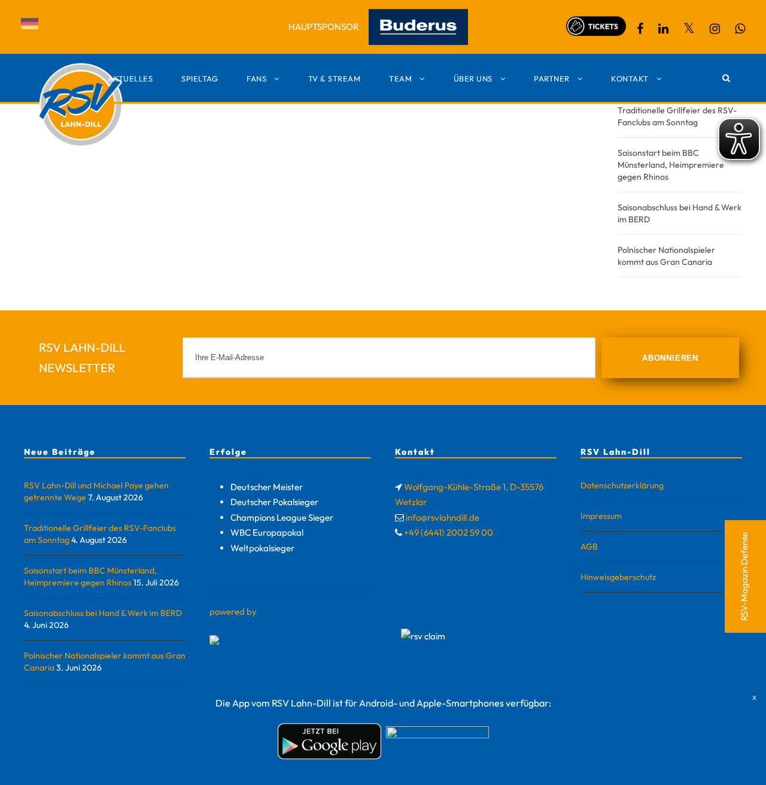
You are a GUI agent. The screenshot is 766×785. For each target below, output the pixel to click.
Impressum (601, 516)
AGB (589, 546)
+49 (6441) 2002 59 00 (448, 532)
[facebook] (640, 28)
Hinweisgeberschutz (618, 577)
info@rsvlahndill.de (442, 517)
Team (400, 78)
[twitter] (689, 28)
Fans (256, 78)
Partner (552, 78)
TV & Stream (334, 78)
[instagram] (715, 28)
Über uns (473, 78)
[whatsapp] (740, 28)
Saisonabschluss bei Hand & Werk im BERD (103, 613)
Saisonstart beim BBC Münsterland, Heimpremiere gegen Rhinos (671, 164)
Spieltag (199, 78)
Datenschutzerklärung (622, 485)
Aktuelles (130, 78)
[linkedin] (663, 28)
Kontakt (630, 78)
